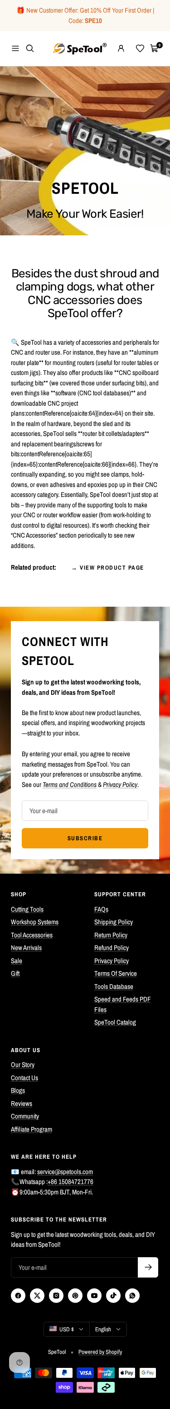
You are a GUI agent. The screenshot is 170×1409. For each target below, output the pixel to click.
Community (25, 1116)
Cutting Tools (27, 909)
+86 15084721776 (70, 1181)
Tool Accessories (32, 935)
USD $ (66, 1329)
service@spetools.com (65, 1171)
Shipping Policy (113, 922)
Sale (16, 960)
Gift (15, 973)
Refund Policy (111, 947)
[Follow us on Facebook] (18, 1295)
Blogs (18, 1090)
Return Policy (110, 935)
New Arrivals (26, 947)
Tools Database (113, 986)
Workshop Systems (34, 922)
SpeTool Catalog (115, 1022)
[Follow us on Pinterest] (75, 1295)
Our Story (22, 1064)
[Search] (29, 48)
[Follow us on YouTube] (94, 1295)
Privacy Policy (111, 960)
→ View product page (107, 567)
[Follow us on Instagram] (56, 1295)
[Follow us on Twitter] (37, 1295)
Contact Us (24, 1077)
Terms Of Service (115, 973)
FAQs (101, 909)
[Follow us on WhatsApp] (132, 1295)
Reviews (21, 1103)
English (103, 1329)
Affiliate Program (31, 1129)
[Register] (148, 1267)
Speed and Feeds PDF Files (122, 1004)
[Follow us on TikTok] (113, 1295)
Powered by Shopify (100, 1352)
